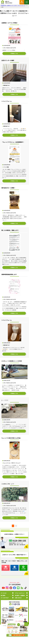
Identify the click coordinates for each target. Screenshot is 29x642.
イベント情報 (6, 167)
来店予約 (14, 569)
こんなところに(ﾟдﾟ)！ (7, 484)
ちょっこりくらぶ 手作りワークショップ (11, 463)
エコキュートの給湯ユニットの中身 (11, 361)
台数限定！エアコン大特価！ (9, 23)
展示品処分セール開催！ (8, 188)
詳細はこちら (14, 53)
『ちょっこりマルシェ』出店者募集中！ (12, 142)
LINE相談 (23, 569)
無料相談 (6, 569)
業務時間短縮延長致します (9, 274)
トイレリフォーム (6, 101)
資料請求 (21, 2)
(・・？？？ (4, 400)
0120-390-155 (19, 540)
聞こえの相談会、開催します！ (10, 230)
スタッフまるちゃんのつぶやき (9, 47)
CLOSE (26, 624)
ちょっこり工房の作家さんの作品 (10, 438)
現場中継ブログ (6, 85)
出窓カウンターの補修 (7, 60)
